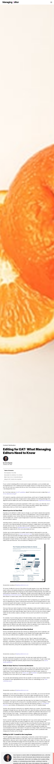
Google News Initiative (44, 500)
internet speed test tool (25, 534)
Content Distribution (9, 445)
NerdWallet (34, 672)
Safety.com (25, 672)
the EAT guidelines (21, 492)
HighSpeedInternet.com (24, 527)
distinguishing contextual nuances (12, 594)
